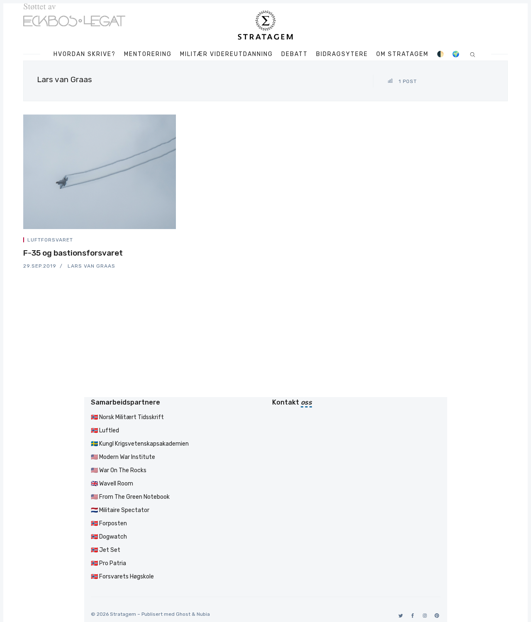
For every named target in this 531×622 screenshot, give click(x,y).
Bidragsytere (342, 54)
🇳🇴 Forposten (109, 523)
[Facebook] (411, 615)
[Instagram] (423, 615)
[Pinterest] (435, 615)
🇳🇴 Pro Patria (108, 563)
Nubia (203, 614)
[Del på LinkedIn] (164, 241)
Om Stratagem (402, 54)
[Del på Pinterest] (173, 241)
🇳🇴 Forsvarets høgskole (122, 576)
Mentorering (148, 54)
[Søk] (473, 54)
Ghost (183, 614)
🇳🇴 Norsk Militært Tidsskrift (127, 417)
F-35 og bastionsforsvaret (73, 253)
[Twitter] (399, 615)
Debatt (294, 54)
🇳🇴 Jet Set (105, 550)
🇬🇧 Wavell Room (112, 483)
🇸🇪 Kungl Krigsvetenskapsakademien (140, 443)
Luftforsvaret (50, 240)
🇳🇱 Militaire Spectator (120, 510)
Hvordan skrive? (85, 54)
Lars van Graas (91, 266)
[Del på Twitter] (144, 241)
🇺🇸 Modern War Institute (123, 457)
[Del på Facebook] (154, 241)
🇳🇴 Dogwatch (109, 536)
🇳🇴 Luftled (105, 430)
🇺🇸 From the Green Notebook (130, 496)
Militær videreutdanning (226, 54)
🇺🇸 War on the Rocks (118, 470)
